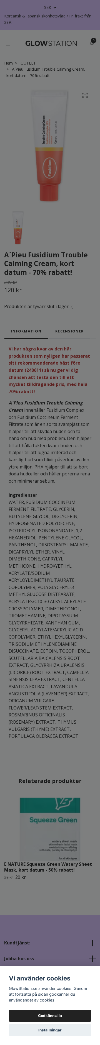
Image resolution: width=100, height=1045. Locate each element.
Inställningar (50, 1030)
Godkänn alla (50, 1015)
